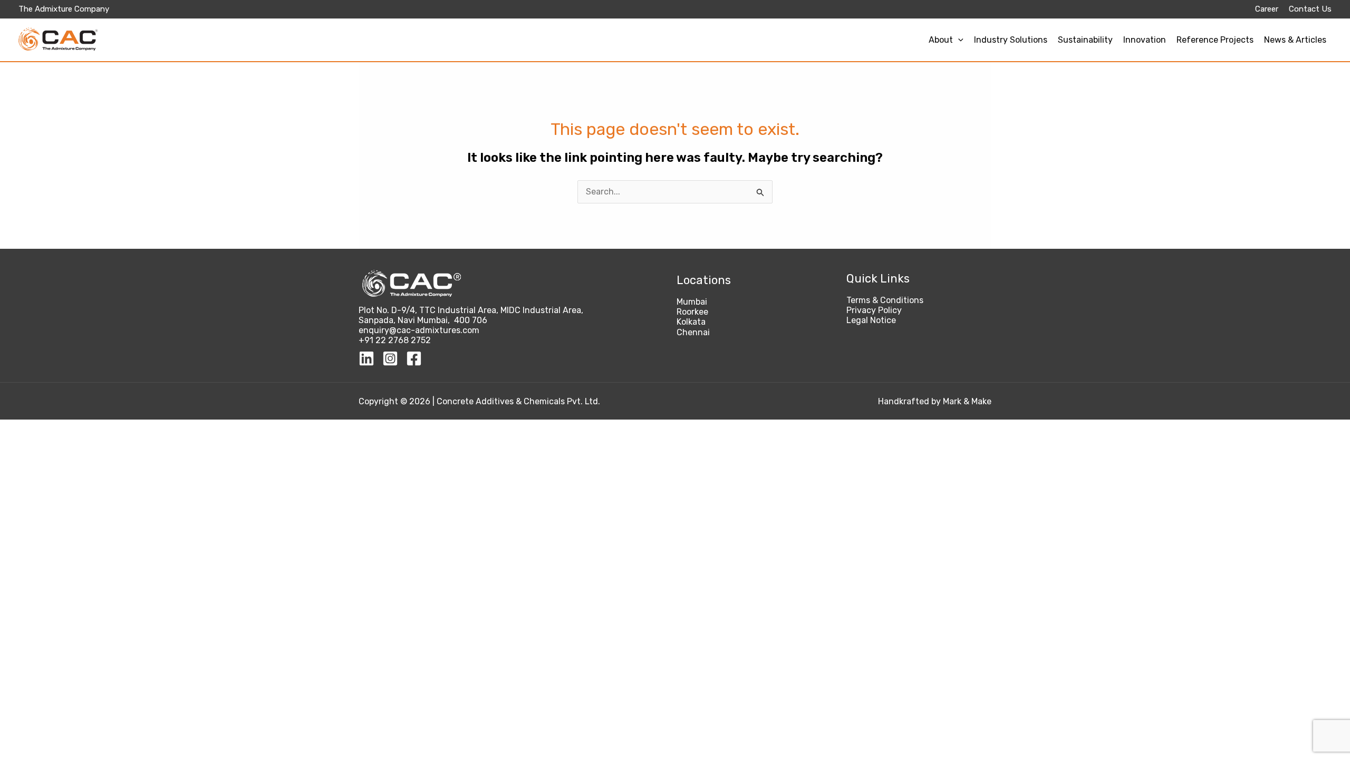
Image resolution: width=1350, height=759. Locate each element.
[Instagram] (390, 358)
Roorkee (692, 312)
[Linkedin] (366, 358)
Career (1266, 9)
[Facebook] (414, 358)
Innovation (1144, 40)
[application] (958, 40)
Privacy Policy (874, 310)
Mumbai (692, 302)
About (941, 40)
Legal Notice (871, 320)
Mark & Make (967, 401)
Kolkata (691, 322)
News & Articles (1295, 40)
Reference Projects (1215, 40)
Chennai (693, 332)
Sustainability (1085, 40)
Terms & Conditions (884, 300)
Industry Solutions (1010, 40)
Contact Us (1310, 9)
